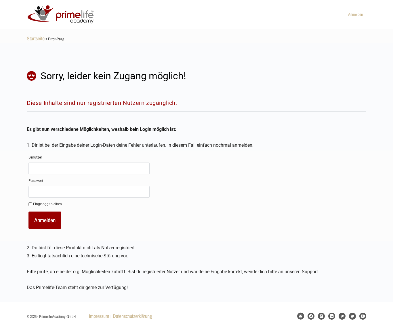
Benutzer (35, 157)
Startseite (36, 38)
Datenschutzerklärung (132, 316)
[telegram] (342, 316)
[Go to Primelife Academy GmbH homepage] (61, 13)
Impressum (99, 316)
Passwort (35, 181)
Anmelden (355, 14)
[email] (300, 316)
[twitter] (352, 316)
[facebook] (311, 316)
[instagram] (321, 316)
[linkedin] (331, 316)
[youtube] (362, 316)
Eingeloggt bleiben (47, 204)
